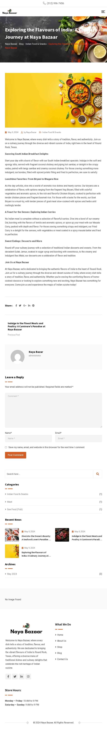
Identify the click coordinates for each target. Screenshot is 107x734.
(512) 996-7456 (55, 3)
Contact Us (62, 659)
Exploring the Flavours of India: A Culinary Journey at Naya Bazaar (35, 555)
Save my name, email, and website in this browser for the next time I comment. (46, 447)
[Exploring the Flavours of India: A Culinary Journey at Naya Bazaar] (12, 551)
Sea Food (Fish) (15, 509)
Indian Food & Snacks (51, 132)
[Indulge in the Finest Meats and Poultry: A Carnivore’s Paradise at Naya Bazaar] (62, 535)
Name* (8, 433)
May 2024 (12, 574)
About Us (61, 641)
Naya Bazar (31, 132)
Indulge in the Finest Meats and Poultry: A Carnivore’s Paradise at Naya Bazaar (26, 326)
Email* (58, 433)
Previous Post (14, 335)
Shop (59, 647)
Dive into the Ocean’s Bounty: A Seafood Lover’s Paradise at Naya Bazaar (36, 539)
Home (60, 635)
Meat (9, 502)
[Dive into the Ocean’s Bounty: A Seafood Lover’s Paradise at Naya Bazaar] (12, 535)
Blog (59, 653)
